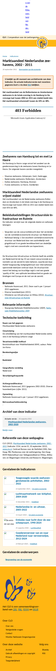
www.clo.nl (7, 449)
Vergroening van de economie (30, 70)
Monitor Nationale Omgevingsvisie (20, 637)
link (29, 85)
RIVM (26, 609)
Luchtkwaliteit (36, 528)
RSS (43, 654)
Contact (9, 633)
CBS (15, 609)
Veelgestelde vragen (14, 630)
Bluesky (45, 650)
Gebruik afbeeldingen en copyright (20, 654)
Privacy (9, 657)
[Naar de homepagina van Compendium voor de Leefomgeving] (28, 17)
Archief (9, 650)
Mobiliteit (35, 502)
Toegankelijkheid (13, 661)
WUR (35, 609)
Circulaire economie (39, 489)
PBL (20, 609)
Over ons (9, 626)
